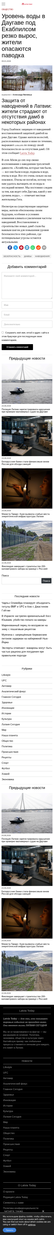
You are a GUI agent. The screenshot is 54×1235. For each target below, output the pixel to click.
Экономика (8, 779)
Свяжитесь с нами (13, 1202)
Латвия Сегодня (11, 724)
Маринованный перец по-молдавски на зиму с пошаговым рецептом (25, 627)
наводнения (42, 256)
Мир (4, 730)
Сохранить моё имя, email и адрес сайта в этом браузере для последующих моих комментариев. (25, 336)
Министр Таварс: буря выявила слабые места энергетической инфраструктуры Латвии (26, 515)
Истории (6, 713)
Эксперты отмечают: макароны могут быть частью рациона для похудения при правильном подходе (27, 651)
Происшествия (10, 752)
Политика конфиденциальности (20, 1208)
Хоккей (5, 774)
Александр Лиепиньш (22, 95)
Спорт (5, 763)
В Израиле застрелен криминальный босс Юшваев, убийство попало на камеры (26, 617)
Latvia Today (27, 153)
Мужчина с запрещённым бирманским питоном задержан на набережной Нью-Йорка (25, 638)
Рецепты (6, 757)
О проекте (8, 1191)
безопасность (12, 256)
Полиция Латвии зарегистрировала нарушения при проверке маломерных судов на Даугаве (26, 410)
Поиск (5, 575)
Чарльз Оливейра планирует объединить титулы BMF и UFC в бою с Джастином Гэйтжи (26, 606)
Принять (9, 1230)
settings (31, 1224)
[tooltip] (10, 247)
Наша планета (10, 735)
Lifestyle (6, 675)
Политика (7, 746)
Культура (7, 719)
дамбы (28, 256)
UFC (4, 680)
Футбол (6, 768)
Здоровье (7, 702)
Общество (7, 9)
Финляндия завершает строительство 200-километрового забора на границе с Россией (24, 567)
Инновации (8, 708)
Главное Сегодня (11, 697)
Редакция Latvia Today (15, 1197)
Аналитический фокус (14, 691)
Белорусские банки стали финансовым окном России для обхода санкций (25, 462)
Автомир (6, 686)
